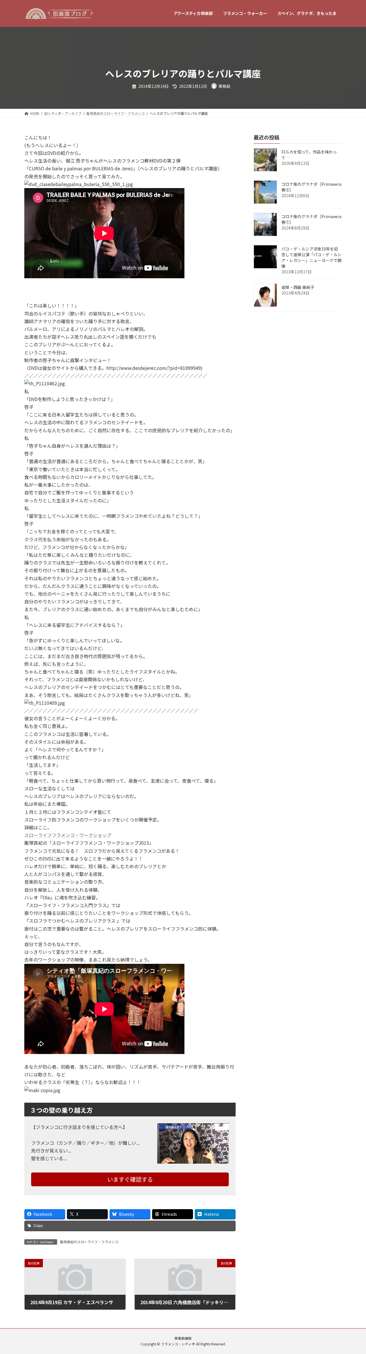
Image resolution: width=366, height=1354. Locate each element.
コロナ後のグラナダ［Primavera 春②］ (311, 187)
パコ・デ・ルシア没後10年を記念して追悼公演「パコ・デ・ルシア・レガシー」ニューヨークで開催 (311, 257)
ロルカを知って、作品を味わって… (309, 154)
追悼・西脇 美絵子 (297, 287)
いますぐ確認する (130, 1179)
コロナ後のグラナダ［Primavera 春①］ (311, 219)
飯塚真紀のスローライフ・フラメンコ (89, 1241)
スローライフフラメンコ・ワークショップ (67, 835)
